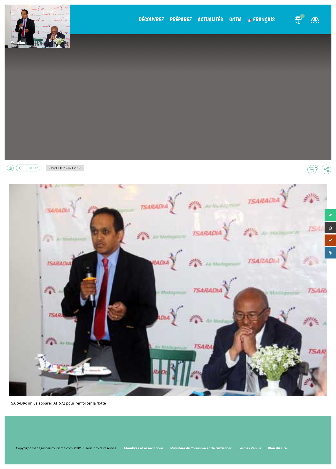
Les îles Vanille (249, 448)
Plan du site (277, 448)
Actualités (210, 19)
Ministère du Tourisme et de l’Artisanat (201, 448)
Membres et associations (143, 448)
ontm (235, 19)
